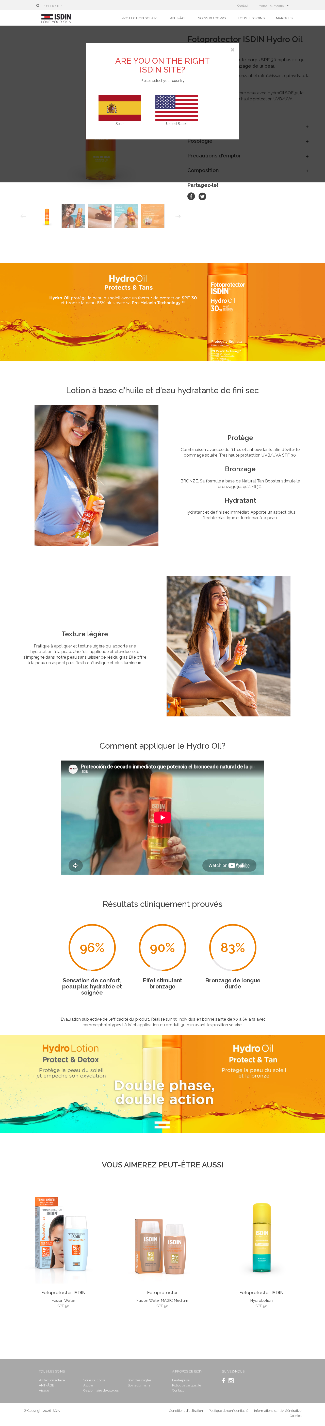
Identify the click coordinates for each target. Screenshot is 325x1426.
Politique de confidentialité (229, 1411)
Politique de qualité (186, 1385)
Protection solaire (140, 18)
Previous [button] (23, 217)
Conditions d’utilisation (186, 1411)
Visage (44, 1390)
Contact (242, 5)
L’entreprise (180, 1380)
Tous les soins (251, 18)
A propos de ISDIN (187, 1371)
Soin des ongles (139, 1380)
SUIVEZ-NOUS (233, 1371)
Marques (284, 18)
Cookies (295, 1416)
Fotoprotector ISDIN (63, 1292)
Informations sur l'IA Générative (277, 1411)
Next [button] (179, 217)
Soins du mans (139, 1385)
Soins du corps (212, 18)
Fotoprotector (162, 1292)
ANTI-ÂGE (178, 18)
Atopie (88, 1385)
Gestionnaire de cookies (101, 1390)
